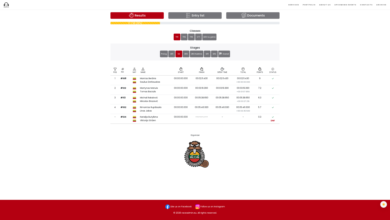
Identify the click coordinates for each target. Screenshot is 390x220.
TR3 (191, 37)
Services (293, 5)
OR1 (171, 54)
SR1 (207, 54)
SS (179, 54)
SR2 (214, 54)
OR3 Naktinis (196, 54)
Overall (225, 54)
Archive (381, 5)
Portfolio (309, 5)
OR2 (186, 54)
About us (325, 5)
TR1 (177, 37)
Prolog (164, 54)
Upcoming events (345, 5)
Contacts (366, 5)
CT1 (198, 37)
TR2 (184, 37)
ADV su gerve (209, 37)
